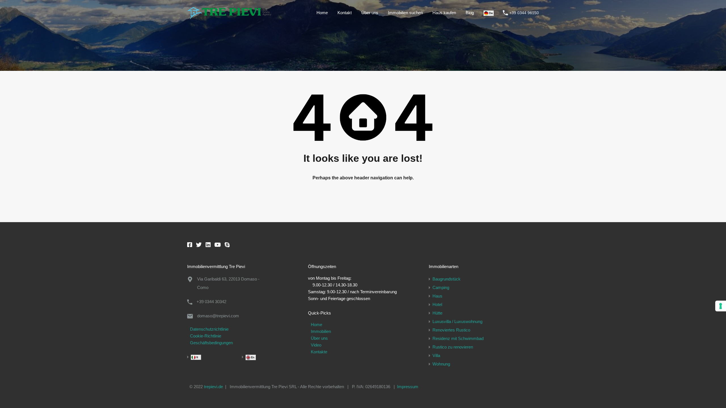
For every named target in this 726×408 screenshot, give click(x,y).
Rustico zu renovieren (452, 347)
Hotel (437, 304)
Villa (436, 355)
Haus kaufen (444, 12)
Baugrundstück (446, 279)
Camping (440, 287)
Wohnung (441, 364)
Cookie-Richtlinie (205, 335)
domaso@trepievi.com (218, 315)
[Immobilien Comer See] (229, 16)
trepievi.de (213, 386)
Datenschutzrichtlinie (209, 329)
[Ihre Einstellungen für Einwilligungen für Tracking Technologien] (720, 306)
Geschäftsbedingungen (211, 342)
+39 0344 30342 (211, 301)
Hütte (437, 313)
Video (316, 345)
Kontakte (319, 351)
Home (322, 12)
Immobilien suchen (405, 12)
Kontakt (344, 12)
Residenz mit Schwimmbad (458, 338)
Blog (470, 12)
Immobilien (321, 331)
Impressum (407, 386)
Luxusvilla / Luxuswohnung (457, 321)
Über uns (369, 12)
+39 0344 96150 (524, 12)
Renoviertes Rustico (451, 330)
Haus (437, 296)
